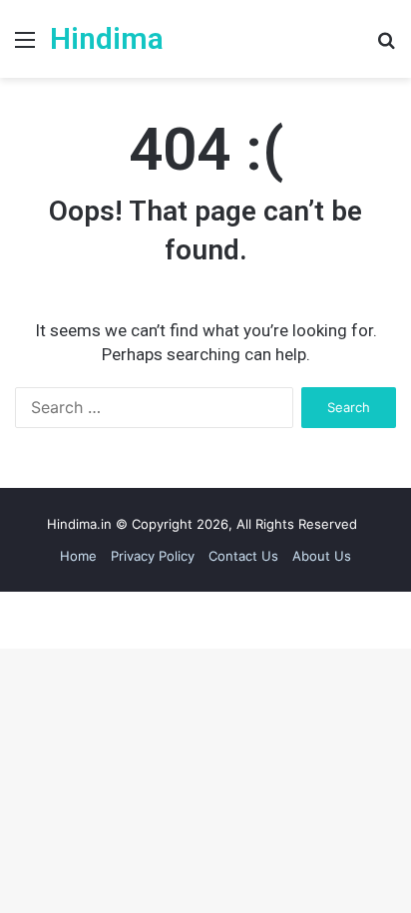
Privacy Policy (153, 556)
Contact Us (243, 556)
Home (78, 556)
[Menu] (25, 46)
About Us (321, 556)
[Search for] (386, 46)
